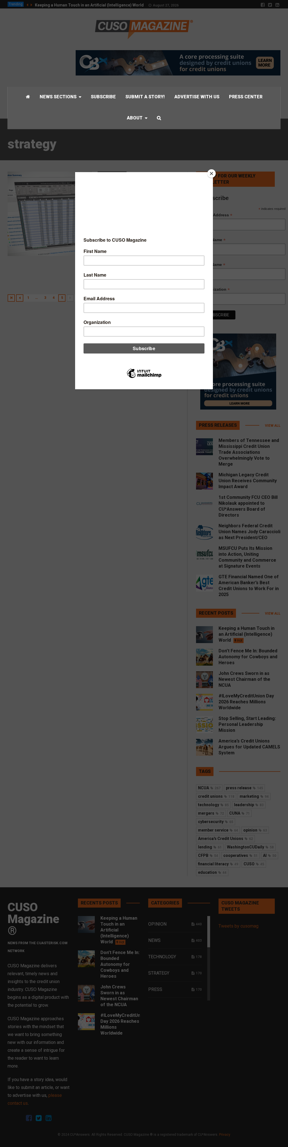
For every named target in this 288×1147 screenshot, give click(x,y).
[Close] (211, 173)
